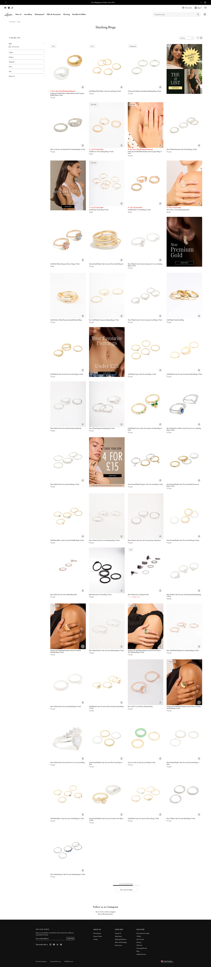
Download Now (113, 2)
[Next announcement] (201, 2)
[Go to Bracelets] (198, 14)
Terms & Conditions (41, 961)
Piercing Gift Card (142, 948)
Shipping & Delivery (120, 939)
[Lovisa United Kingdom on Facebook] (5, 8)
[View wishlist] (205, 8)
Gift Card (139, 945)
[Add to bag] (83, 87)
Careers (95, 939)
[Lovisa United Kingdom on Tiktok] (12, 8)
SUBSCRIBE (70, 939)
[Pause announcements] (205, 2)
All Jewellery (12, 22)
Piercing (139, 942)
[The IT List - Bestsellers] (184, 67)
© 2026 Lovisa (68, 961)
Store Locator (140, 939)
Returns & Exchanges (121, 942)
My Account (118, 945)
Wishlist (139, 936)
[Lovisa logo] (8, 14)
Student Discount (141, 954)
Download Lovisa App (143, 933)
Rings (18, 22)
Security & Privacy (55, 961)
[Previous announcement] (6, 2)
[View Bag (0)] (204, 14)
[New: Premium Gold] (184, 240)
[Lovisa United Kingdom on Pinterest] (61, 944)
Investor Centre (97, 936)
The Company (97, 933)
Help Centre (118, 936)
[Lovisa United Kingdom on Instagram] (9, 8)
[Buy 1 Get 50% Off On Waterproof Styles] (68, 184)
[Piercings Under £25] (107, 350)
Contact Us (118, 933)
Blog (138, 951)
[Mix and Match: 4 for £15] (107, 460)
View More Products (126, 890)
